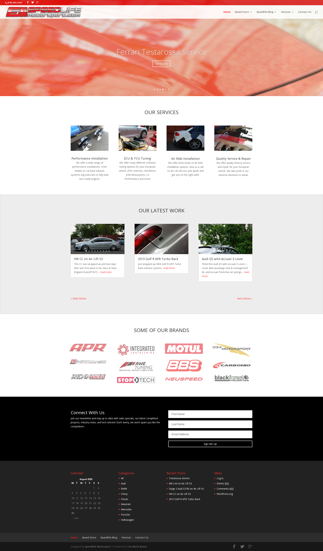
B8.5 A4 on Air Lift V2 (180, 483)
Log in (220, 478)
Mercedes (126, 509)
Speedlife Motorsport (98, 546)
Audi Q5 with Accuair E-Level (222, 259)
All (122, 478)
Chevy (124, 493)
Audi (123, 483)
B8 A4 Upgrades (161, 51)
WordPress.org (225, 493)
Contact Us (304, 12)
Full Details (161, 63)
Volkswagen (127, 519)
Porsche (125, 514)
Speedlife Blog (265, 12)
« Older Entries (78, 298)
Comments (225, 488)
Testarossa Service (179, 478)
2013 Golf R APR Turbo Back (158, 259)
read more (106, 272)
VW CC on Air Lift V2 (88, 259)
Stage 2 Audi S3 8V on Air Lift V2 (186, 488)
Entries (223, 483)
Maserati (126, 504)
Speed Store (242, 12)
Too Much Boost (137, 546)
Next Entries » (244, 298)
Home (226, 12)
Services (285, 12)
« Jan (75, 518)
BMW (124, 488)
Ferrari (124, 499)
